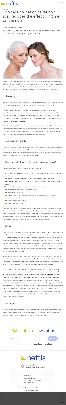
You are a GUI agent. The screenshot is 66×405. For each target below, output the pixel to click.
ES (55, 3)
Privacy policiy (20, 397)
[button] (61, 398)
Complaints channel (53, 397)
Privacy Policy (38, 344)
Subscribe (53, 338)
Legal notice (12, 397)
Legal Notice (48, 344)
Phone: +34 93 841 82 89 (31, 390)
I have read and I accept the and (34, 344)
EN (58, 3)
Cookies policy (30, 397)
